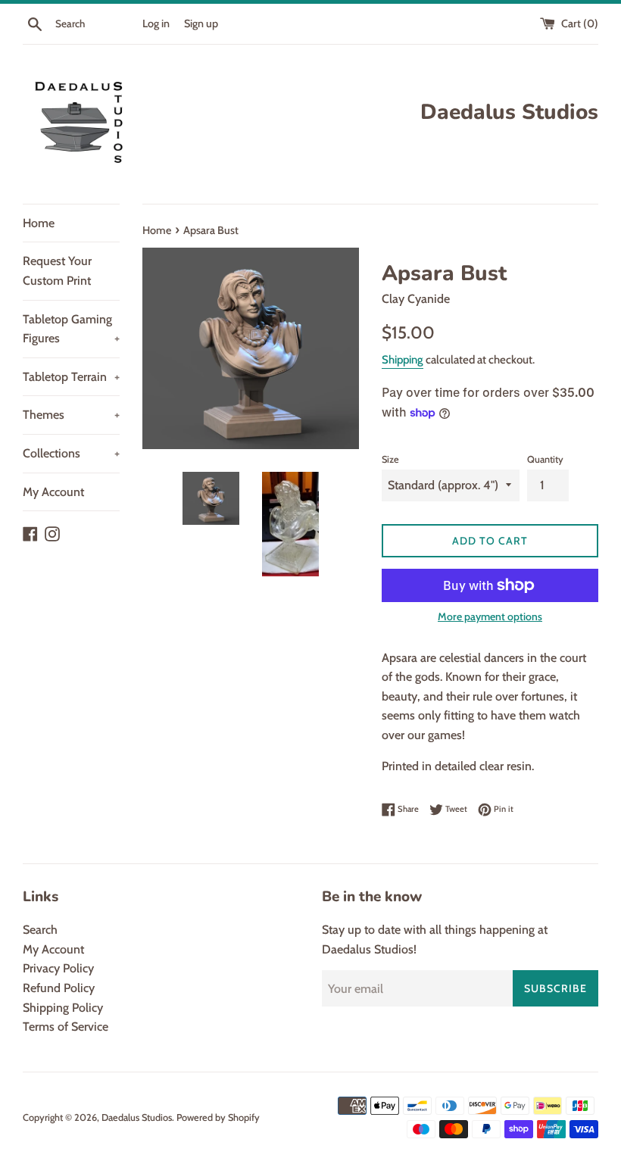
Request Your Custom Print (57, 271)
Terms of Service (65, 1026)
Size (390, 459)
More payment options (490, 616)
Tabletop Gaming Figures (71, 329)
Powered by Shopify (218, 1117)
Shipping (402, 360)
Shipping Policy (63, 1007)
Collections (71, 453)
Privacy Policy (58, 968)
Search (40, 929)
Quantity (545, 459)
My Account (53, 492)
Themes (71, 414)
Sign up (201, 23)
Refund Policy (59, 988)
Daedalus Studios (136, 1117)
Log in (156, 23)
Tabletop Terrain (71, 377)
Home (39, 223)
